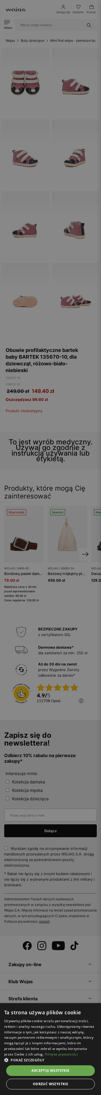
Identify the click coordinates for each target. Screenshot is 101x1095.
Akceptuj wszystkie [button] (50, 1070)
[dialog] (50, 547)
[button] (50, 1060)
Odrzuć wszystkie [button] (50, 1084)
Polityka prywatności (61, 1054)
